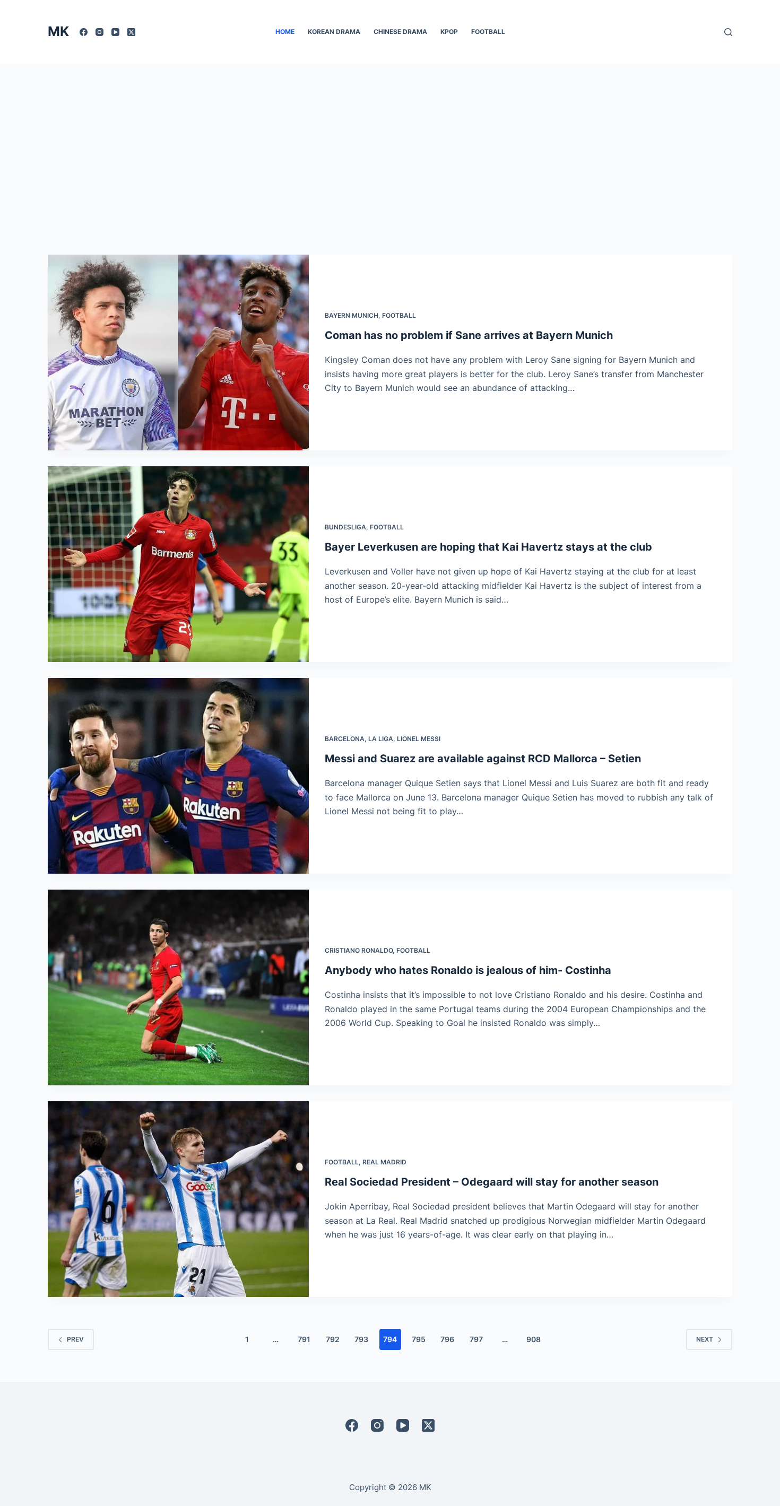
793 (361, 1339)
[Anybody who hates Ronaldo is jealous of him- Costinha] (178, 987)
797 (476, 1339)
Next (704, 1339)
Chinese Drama (400, 32)
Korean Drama (334, 32)
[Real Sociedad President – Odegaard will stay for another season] (178, 1199)
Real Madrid (384, 1162)
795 (419, 1339)
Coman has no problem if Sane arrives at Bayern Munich (469, 335)
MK (58, 31)
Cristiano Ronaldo (359, 950)
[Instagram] (99, 32)
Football (488, 32)
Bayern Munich (351, 315)
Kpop (449, 32)
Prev (75, 1339)
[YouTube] (115, 32)
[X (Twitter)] (131, 32)
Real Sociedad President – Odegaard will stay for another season (491, 1182)
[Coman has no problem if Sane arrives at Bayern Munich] (178, 352)
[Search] (728, 32)
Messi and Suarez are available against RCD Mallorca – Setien (483, 758)
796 (447, 1339)
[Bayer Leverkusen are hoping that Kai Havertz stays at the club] (178, 564)
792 (333, 1339)
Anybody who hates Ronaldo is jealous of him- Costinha (468, 970)
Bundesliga (345, 527)
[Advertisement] (390, 143)
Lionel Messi (418, 739)
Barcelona (345, 739)
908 (533, 1339)
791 (304, 1339)
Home (284, 32)
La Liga (380, 739)
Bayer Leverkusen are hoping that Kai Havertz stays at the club (488, 547)
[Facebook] (84, 32)
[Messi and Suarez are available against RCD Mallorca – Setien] (178, 776)
